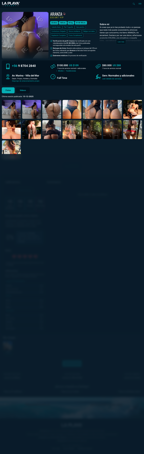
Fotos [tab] (8, 90)
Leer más (121, 42)
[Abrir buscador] (134, 4)
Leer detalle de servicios (112, 78)
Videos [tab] (23, 90)
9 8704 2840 (24, 66)
